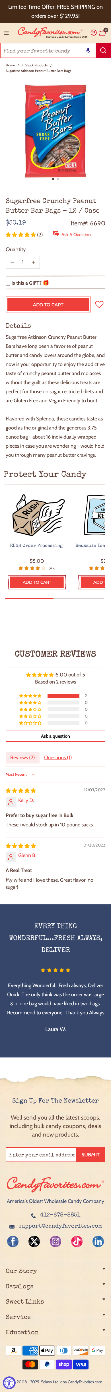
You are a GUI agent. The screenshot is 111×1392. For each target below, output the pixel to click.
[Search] (103, 50)
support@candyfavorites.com (60, 1226)
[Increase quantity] (33, 262)
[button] (88, 50)
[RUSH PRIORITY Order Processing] (37, 515)
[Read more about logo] (55, 1193)
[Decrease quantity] (12, 262)
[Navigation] (6, 33)
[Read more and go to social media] (12, 1241)
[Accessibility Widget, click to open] (9, 1382)
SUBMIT (90, 1155)
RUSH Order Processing (37, 546)
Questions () (58, 757)
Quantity (16, 249)
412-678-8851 (60, 1215)
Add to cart (37, 582)
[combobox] (55, 50)
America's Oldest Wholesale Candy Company (55, 1201)
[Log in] (93, 32)
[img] (21, 791)
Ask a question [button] (55, 736)
